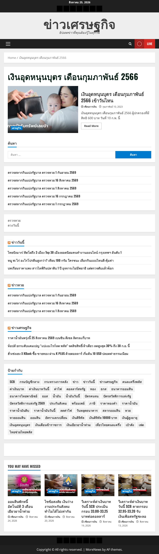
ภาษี (92, 403)
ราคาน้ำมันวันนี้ (44, 410)
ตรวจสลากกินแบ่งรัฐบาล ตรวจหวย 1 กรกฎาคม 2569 (43, 203)
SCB (12, 381)
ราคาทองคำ (108, 403)
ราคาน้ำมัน (129, 403)
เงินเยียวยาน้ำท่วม (79, 424)
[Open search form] (130, 44)
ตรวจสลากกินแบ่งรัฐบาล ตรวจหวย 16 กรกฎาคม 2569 (44, 196)
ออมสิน (35, 417)
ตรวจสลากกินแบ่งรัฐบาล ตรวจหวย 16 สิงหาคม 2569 (43, 180)
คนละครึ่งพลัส (132, 381)
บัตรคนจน (92, 396)
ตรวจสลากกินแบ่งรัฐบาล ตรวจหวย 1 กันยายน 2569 (42, 172)
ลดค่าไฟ (66, 410)
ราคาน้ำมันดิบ (19, 410)
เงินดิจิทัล (78, 417)
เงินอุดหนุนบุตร (20, 424)
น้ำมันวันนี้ (73, 396)
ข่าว (75, 381)
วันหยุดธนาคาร (87, 410)
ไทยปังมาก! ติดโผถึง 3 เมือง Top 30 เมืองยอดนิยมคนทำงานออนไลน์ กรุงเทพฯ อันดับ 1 (65, 252)
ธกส (103, 388)
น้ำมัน (57, 396)
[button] (8, 44)
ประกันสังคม (58, 403)
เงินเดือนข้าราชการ (48, 424)
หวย (128, 410)
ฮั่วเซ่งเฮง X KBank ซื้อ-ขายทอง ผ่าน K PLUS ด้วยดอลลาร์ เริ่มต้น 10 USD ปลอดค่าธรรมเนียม (68, 353)
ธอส (45, 396)
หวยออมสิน (17, 417)
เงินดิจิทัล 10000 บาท (103, 417)
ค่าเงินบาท (17, 388)
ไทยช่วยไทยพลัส (21, 432)
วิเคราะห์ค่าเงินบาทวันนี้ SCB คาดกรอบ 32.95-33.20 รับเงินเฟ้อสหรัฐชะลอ (133, 509)
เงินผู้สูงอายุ (129, 417)
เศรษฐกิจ (16, 128)
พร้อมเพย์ (78, 403)
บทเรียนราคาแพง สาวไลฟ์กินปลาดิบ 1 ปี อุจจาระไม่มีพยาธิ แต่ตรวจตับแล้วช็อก (61, 268)
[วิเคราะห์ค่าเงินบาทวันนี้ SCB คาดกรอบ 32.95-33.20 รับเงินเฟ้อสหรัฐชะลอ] (134, 485)
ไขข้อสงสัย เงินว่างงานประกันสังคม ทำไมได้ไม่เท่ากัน (59, 506)
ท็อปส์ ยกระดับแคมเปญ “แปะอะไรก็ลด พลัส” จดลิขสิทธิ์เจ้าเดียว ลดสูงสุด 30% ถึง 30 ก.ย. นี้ (69, 345)
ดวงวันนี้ (13, 225)
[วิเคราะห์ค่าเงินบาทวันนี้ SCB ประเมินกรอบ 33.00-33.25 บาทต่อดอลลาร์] (97, 485)
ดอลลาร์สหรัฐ (76, 388)
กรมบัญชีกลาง (29, 381)
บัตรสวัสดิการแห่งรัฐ (117, 396)
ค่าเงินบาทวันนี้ (39, 388)
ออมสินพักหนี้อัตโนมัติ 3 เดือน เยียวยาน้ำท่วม (20, 506)
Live (149, 43)
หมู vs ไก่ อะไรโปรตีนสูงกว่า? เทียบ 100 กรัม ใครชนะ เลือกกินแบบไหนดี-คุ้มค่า (61, 260)
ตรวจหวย (14, 220)
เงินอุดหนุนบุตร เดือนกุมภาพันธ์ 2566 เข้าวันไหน (43, 109)
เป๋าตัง (130, 424)
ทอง (93, 388)
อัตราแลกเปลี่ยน (56, 417)
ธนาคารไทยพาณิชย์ (23, 396)
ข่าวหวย (17, 284)
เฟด (141, 424)
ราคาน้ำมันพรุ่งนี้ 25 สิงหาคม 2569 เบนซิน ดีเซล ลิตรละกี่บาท (49, 337)
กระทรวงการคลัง (56, 381)
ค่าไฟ (58, 388)
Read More (93, 126)
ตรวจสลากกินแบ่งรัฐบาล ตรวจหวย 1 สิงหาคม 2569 (42, 188)
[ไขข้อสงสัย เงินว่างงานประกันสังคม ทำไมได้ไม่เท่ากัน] (61, 485)
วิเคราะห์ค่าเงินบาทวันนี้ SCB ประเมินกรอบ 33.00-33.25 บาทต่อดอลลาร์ (96, 509)
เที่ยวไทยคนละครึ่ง (108, 424)
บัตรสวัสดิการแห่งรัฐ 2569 (27, 403)
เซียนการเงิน (90, 106)
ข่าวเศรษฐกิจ (79, 23)
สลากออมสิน (111, 410)
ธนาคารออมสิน (122, 388)
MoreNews (93, 549)
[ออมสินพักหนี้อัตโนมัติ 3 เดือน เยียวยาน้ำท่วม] (24, 485)
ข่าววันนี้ (17, 242)
